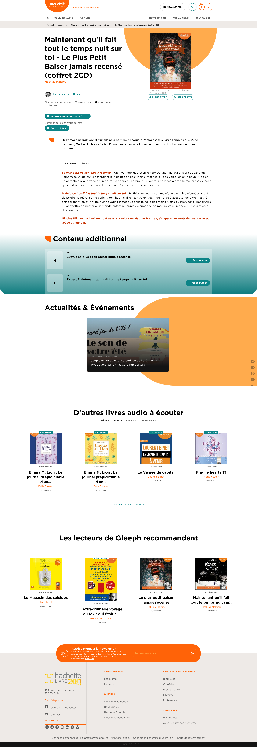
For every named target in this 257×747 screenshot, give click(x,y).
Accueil (50, 25)
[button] (172, 7)
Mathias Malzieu (55, 81)
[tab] (48, 17)
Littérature (62, 25)
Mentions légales (121, 737)
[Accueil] (57, 7)
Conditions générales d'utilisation (153, 737)
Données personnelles (65, 737)
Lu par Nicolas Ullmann (67, 94)
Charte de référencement (190, 737)
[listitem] (47, 727)
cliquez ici (89, 659)
